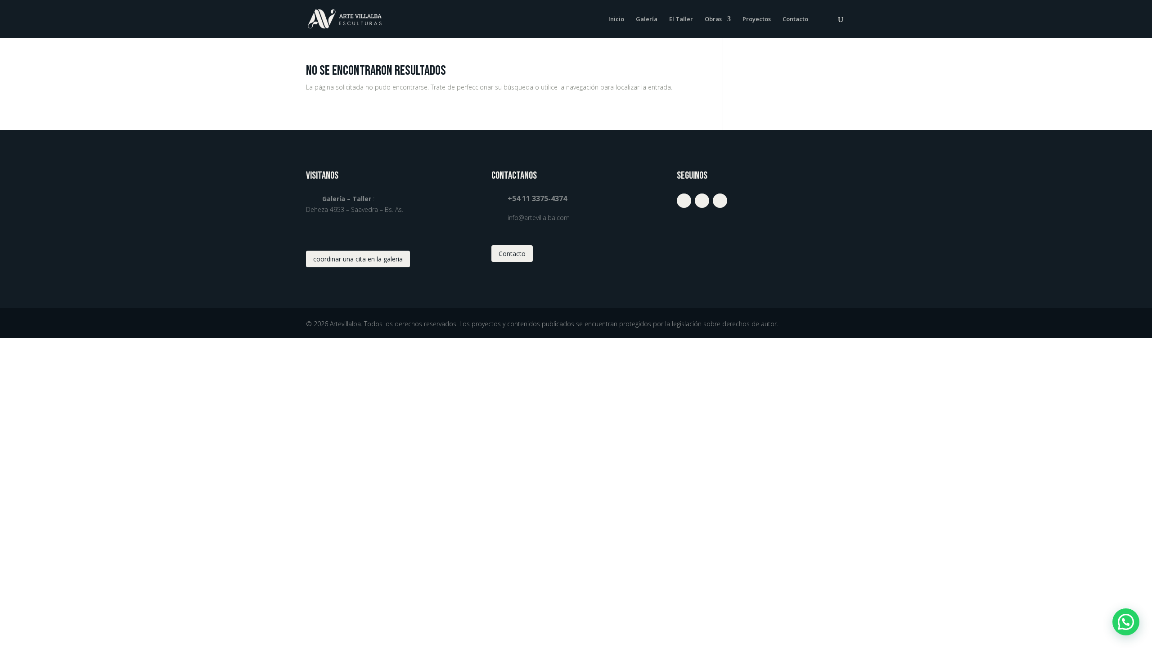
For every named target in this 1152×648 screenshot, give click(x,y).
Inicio (616, 19)
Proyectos (756, 19)
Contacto (795, 19)
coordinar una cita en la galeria (358, 259)
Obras (713, 19)
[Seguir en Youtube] (720, 201)
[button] (1125, 621)
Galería (646, 19)
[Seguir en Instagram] (684, 201)
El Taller (681, 19)
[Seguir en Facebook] (702, 201)
